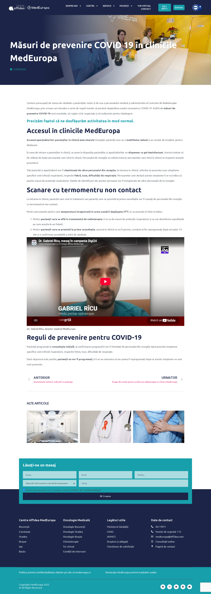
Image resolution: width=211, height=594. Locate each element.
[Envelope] (189, 586)
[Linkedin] (183, 586)
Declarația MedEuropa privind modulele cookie (131, 572)
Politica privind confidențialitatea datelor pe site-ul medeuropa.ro (55, 572)
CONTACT (146, 9)
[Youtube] (176, 586)
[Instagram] (169, 586)
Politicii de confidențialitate (85, 489)
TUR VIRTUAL (144, 6)
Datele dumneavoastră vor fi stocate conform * (63, 490)
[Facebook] (162, 586)
